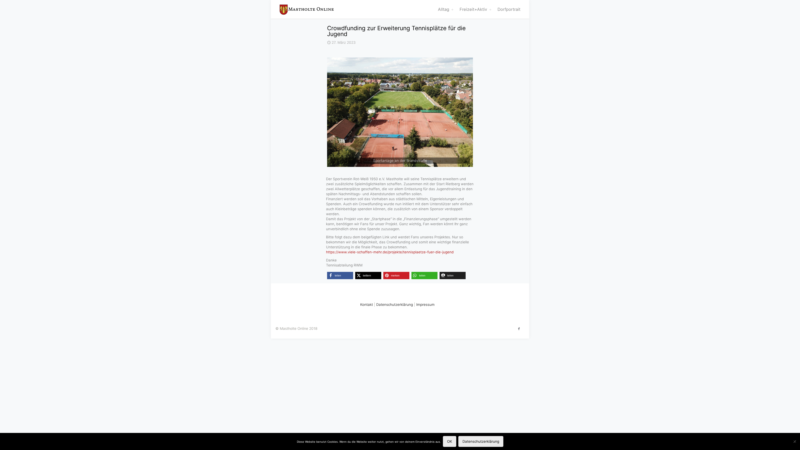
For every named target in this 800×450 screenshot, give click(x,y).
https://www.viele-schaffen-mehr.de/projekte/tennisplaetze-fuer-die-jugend (390, 252)
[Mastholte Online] (307, 9)
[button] (340, 275)
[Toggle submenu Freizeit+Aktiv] (490, 9)
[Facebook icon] (518, 329)
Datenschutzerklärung (394, 304)
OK (449, 441)
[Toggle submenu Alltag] (452, 9)
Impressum (425, 304)
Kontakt (366, 304)
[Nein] (795, 441)
